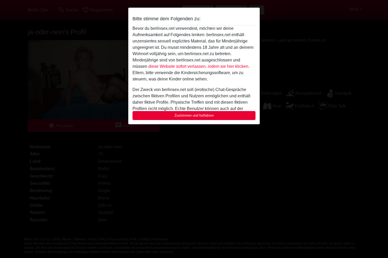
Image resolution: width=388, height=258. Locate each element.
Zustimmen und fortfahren (194, 115)
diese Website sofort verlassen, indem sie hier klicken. (198, 66)
